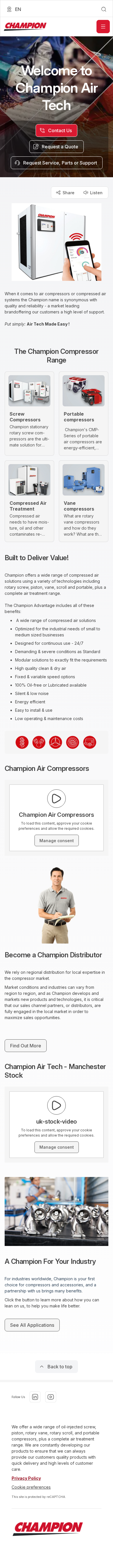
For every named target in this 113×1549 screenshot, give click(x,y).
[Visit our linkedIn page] (35, 1396)
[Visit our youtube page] (50, 1396)
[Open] (103, 26)
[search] (103, 9)
